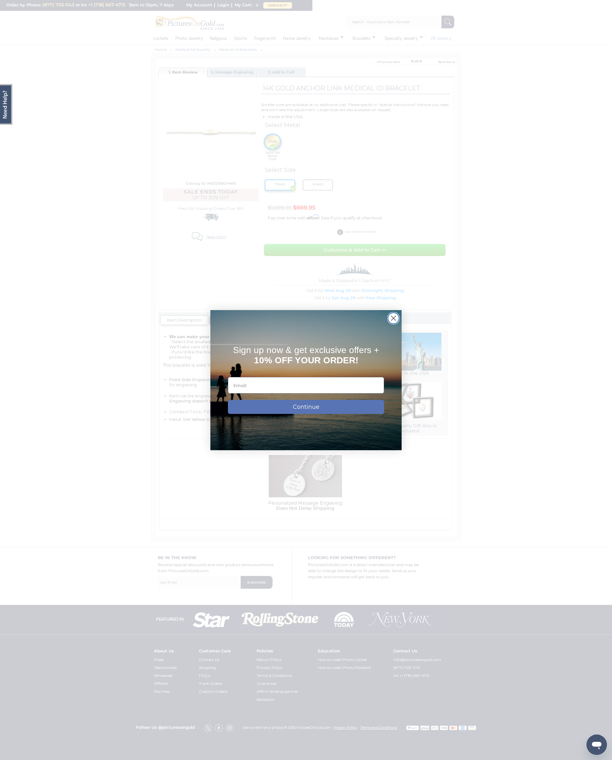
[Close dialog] (393, 318)
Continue (306, 406)
